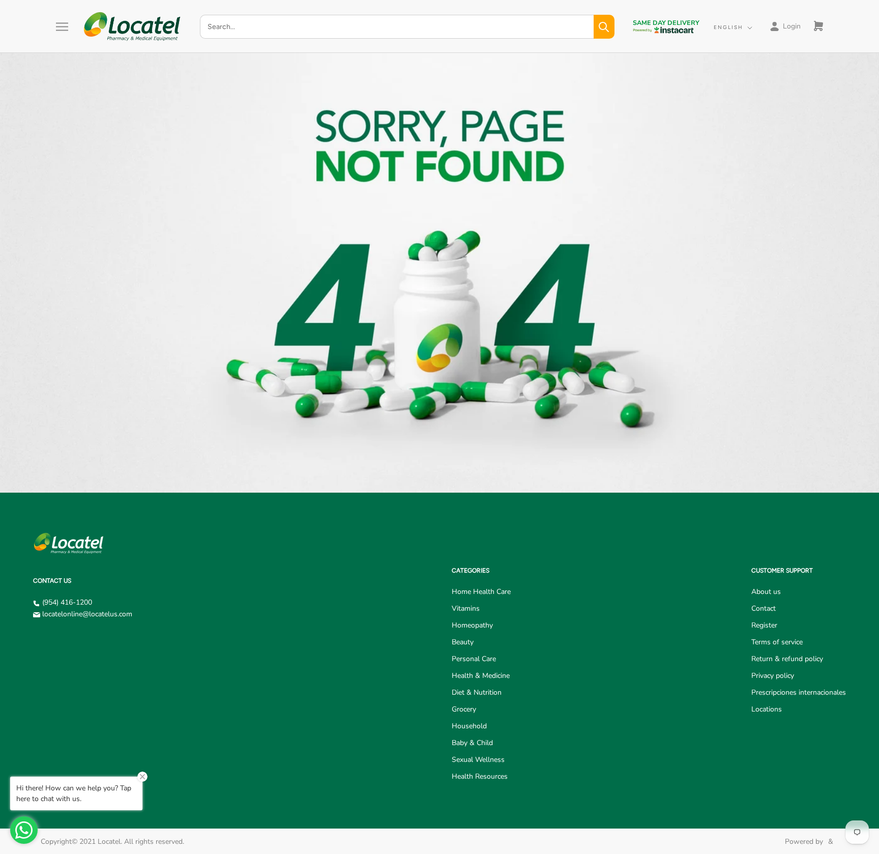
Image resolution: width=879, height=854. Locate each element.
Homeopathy (472, 625)
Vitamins (466, 608)
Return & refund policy (787, 659)
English (728, 27)
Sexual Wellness (478, 759)
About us (766, 591)
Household (469, 726)
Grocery (464, 709)
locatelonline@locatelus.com (87, 614)
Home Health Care (481, 591)
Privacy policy (772, 675)
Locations (766, 709)
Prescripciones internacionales (798, 692)
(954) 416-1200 (67, 602)
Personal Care (474, 659)
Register (764, 625)
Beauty (463, 642)
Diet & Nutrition (477, 692)
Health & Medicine (481, 675)
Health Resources (480, 776)
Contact (763, 608)
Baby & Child (472, 743)
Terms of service (777, 642)
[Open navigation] (62, 26)
